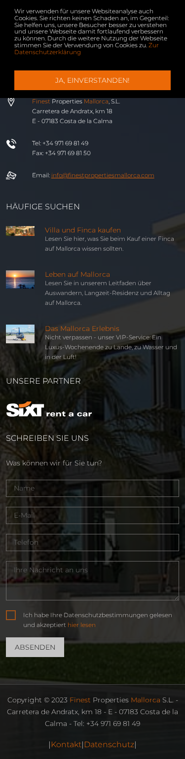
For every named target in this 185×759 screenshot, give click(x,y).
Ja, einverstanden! (92, 80)
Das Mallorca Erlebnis (82, 328)
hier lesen (82, 624)
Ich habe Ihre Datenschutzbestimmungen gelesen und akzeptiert (97, 619)
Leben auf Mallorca (77, 274)
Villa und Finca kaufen (83, 230)
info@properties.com (102, 175)
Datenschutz (109, 744)
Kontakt (66, 744)
